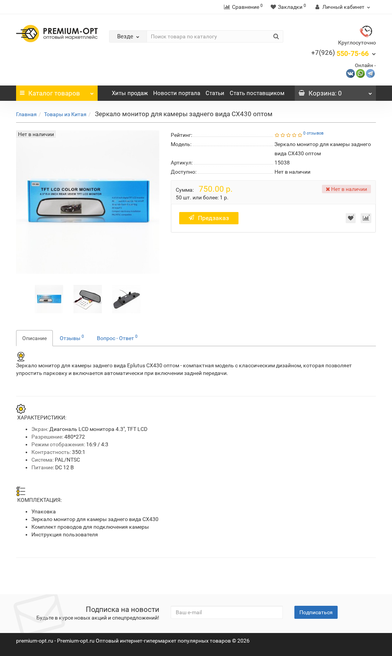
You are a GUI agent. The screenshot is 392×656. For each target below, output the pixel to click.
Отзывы (72, 337)
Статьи (215, 93)
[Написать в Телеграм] (370, 73)
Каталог (54, 93)
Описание (34, 338)
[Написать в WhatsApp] (360, 73)
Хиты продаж (130, 93)
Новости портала (176, 93)
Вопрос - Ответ (117, 337)
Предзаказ (213, 218)
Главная (26, 114)
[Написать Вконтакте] (350, 73)
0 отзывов (313, 133)
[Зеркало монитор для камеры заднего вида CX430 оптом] (49, 298)
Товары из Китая (65, 114)
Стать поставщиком (257, 93)
